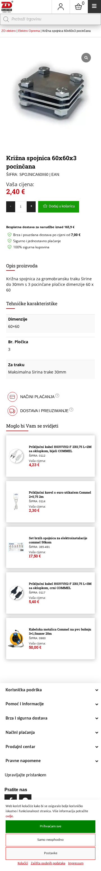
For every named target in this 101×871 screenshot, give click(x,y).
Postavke (50, 853)
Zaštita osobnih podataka (48, 863)
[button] (50, 397)
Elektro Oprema (29, 30)
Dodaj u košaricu (62, 206)
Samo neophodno (50, 840)
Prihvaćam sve (50, 826)
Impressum (76, 863)
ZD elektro (8, 30)
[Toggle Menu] (94, 6)
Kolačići (23, 863)
